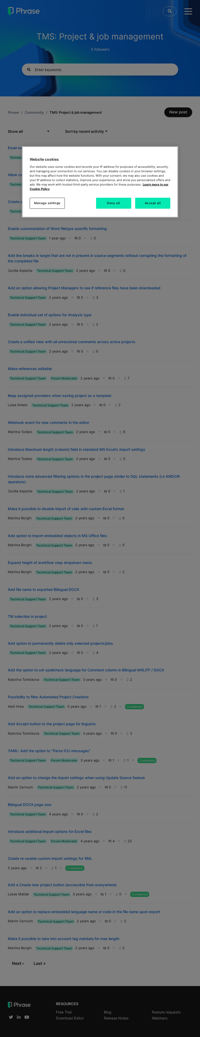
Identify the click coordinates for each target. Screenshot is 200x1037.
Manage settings (47, 203)
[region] (100, 182)
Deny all (113, 203)
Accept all (153, 203)
